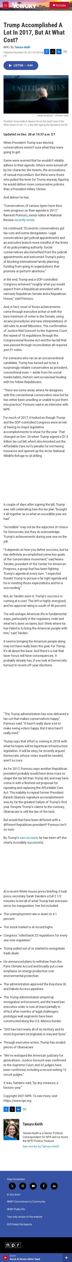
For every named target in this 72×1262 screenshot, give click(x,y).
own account (29, 838)
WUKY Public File (16, 1209)
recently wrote (24, 220)
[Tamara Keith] (11, 1129)
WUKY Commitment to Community (26, 1201)
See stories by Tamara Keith (41, 1146)
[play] (5, 1257)
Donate (61, 5)
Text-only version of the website (24, 1217)
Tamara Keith (22, 47)
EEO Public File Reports (19, 1224)
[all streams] (67, 1257)
